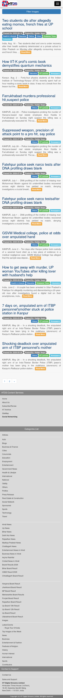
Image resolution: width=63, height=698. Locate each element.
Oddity (4, 483)
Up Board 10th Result (10, 605)
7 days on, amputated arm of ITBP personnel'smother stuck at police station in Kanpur (29, 309)
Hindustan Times (50, 36)
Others (34, 108)
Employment (7, 461)
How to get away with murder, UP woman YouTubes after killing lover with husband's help (29, 270)
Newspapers (55, 73)
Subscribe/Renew (9, 406)
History (5, 650)
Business (6, 639)
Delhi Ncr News (8, 535)
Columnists (7, 39)
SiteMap (5, 413)
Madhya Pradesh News (11, 542)
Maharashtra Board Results (13, 594)
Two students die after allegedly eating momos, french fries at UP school (27, 24)
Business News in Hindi (11, 553)
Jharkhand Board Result (12, 587)
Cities (39, 36)
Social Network (8, 501)
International (7, 476)
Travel (4, 516)
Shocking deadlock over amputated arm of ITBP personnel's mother (29, 345)
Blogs (4, 443)
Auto (4, 439)
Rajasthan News (8, 539)
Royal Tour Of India (12, 628)
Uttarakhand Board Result (12, 616)
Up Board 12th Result (10, 609)
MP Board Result (9, 591)
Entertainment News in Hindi (13, 550)
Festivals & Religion (10, 646)
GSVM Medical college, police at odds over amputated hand (31, 234)
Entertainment (7, 465)
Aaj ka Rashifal (8, 557)
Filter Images (32, 11)
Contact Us (6, 674)
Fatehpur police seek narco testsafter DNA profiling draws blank (31, 200)
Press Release (8, 494)
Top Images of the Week (11, 631)
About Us (6, 402)
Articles (5, 435)
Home (4, 398)
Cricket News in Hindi (10, 561)
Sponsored (6, 505)
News (4, 635)
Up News (6, 528)
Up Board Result (8, 613)
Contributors (7, 664)
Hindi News (6, 524)
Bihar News (6, 531)
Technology (6, 512)
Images (5, 620)
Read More (25, 52)
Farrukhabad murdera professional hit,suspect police (28, 97)
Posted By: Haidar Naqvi (35, 33)
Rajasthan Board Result (11, 602)
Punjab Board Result (10, 598)
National (5, 479)
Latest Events (7, 624)
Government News (9, 469)
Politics (31, 36)
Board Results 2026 (10, 564)
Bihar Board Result (9, 568)
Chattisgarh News (9, 546)
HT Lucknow (43, 73)
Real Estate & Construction (13, 498)
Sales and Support (9, 679)
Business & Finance (10, 446)
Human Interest (8, 653)
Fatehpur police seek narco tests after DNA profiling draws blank (31, 166)
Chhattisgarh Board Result (12, 575)
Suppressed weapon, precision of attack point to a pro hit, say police (28, 131)
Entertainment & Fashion (12, 642)
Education (22, 36)
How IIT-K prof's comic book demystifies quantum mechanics (27, 63)
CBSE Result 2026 (9, 572)
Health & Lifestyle (9, 36)
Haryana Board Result (11, 583)
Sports (4, 509)
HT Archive (6, 409)
